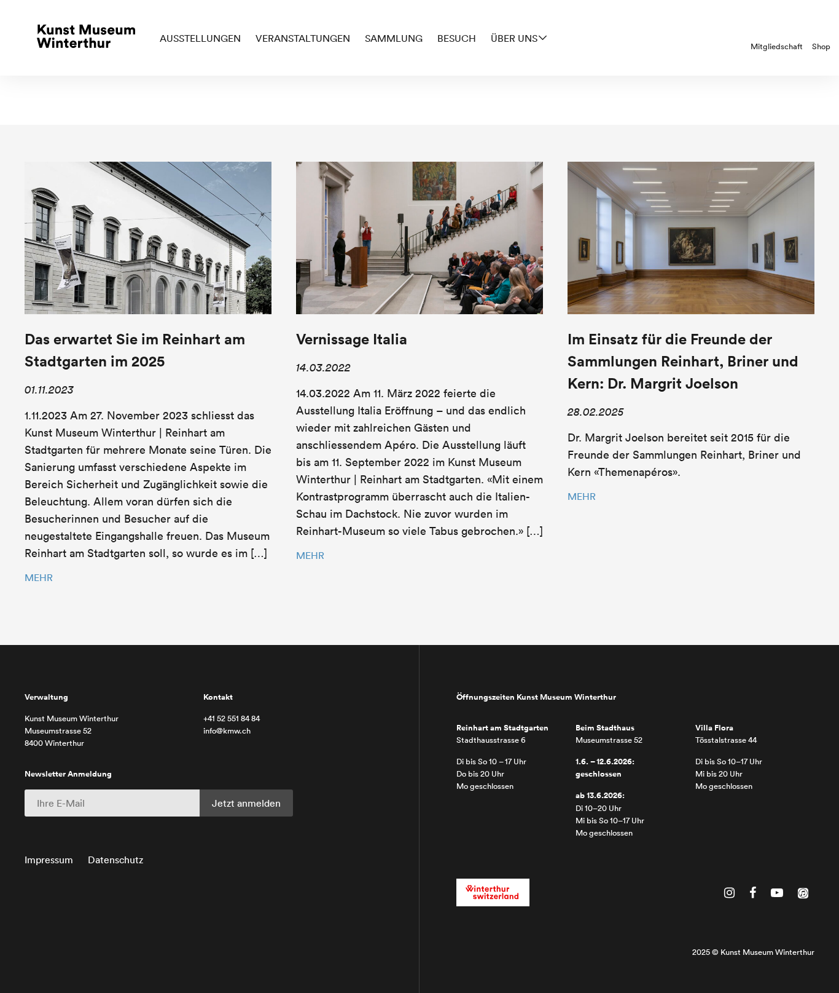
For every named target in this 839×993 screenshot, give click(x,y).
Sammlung (394, 38)
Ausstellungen (200, 38)
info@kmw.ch (227, 731)
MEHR (39, 577)
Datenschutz (115, 859)
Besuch (456, 38)
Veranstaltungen (303, 38)
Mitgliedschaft (777, 46)
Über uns (514, 38)
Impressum (49, 859)
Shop (821, 46)
